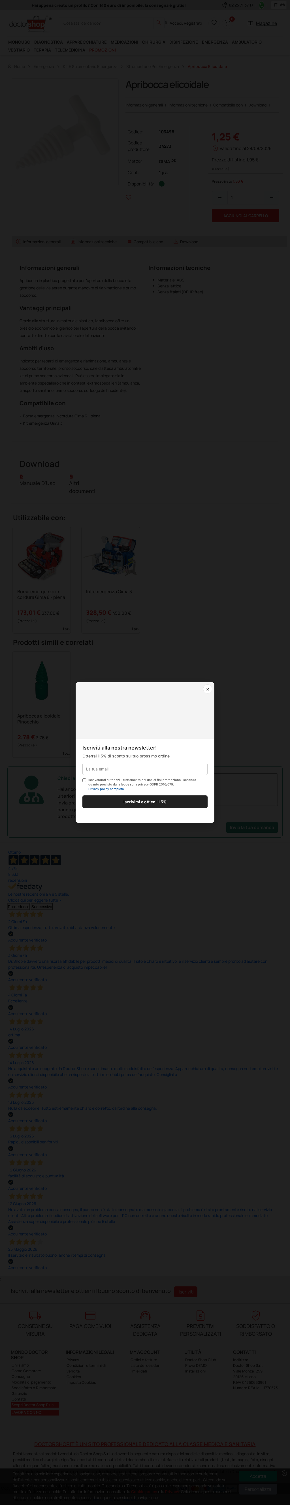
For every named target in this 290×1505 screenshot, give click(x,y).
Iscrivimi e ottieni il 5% (145, 801)
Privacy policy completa (106, 789)
